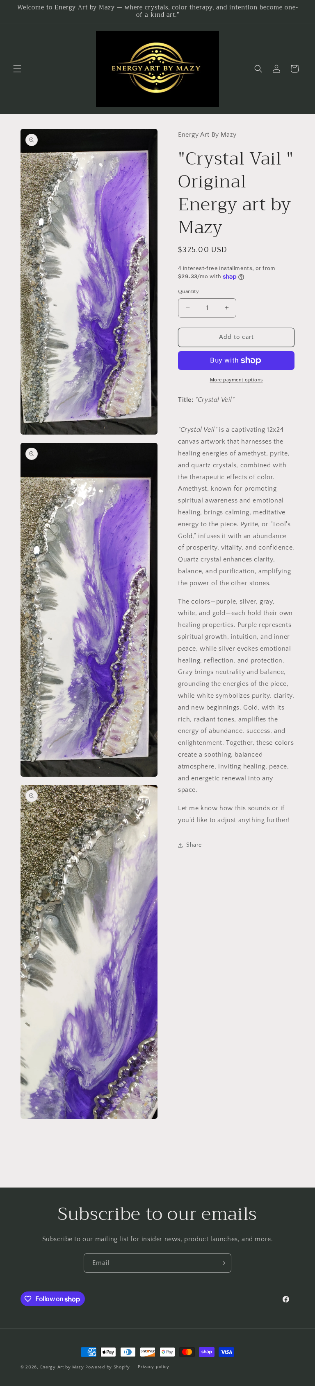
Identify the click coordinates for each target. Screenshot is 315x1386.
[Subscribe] (222, 1263)
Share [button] (194, 845)
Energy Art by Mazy (62, 1367)
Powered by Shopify (107, 1367)
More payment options (236, 380)
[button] (17, 69)
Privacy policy (153, 1366)
